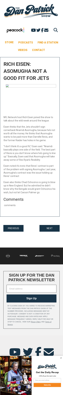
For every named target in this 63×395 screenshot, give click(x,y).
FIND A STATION (48, 42)
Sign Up (31, 298)
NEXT (50, 228)
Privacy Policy (36, 322)
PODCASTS (25, 42)
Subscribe (47, 385)
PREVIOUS (13, 228)
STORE (9, 42)
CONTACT (38, 50)
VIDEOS (22, 50)
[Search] (54, 30)
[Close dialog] (60, 358)
